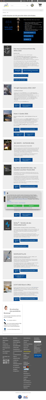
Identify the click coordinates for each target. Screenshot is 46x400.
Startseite (4, 12)
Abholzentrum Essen (5, 341)
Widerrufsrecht (26, 349)
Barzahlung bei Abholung (27, 387)
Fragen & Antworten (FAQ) (16, 357)
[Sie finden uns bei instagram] (8, 362)
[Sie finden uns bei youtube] (6, 360)
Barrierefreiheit (26, 353)
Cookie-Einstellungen (14, 326)
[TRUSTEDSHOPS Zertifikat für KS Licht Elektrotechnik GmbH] (32, 5)
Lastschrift (26, 377)
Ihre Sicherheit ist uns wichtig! (6, 352)
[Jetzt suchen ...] (26, 5)
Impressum (26, 347)
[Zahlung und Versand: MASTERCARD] (28, 367)
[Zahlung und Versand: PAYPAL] (26, 369)
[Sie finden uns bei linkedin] (6, 362)
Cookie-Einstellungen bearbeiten (26, 357)
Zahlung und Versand (26, 341)
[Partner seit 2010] (20, 396)
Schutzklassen (16, 365)
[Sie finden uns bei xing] (3, 362)
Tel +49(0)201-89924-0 (11, 320)
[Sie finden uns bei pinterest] (8, 360)
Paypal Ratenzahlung (27, 382)
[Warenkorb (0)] (38, 5)
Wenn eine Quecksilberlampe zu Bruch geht (16, 346)
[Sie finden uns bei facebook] (3, 360)
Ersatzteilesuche (16, 349)
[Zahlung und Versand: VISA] (25, 367)
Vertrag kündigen (27, 351)
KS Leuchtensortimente (17, 354)
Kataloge (37, 26)
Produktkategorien (36, 347)
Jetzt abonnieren (38, 355)
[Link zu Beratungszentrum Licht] (5, 329)
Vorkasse (25, 371)
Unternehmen (5, 344)
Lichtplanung (15, 360)
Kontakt (31, 24)
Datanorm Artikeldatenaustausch (17, 363)
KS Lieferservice (16, 367)
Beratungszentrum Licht (6, 348)
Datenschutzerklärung (27, 344)
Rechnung (27, 374)
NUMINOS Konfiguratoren (16, 370)
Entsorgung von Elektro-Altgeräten (16, 341)
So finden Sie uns (6, 345)
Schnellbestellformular (17, 351)
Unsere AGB (26, 345)
